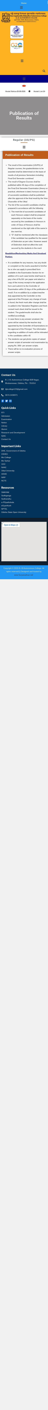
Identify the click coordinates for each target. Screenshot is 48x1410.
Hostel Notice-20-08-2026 (15, 91)
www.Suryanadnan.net (24, 575)
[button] (21, 7)
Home (24, 3)
